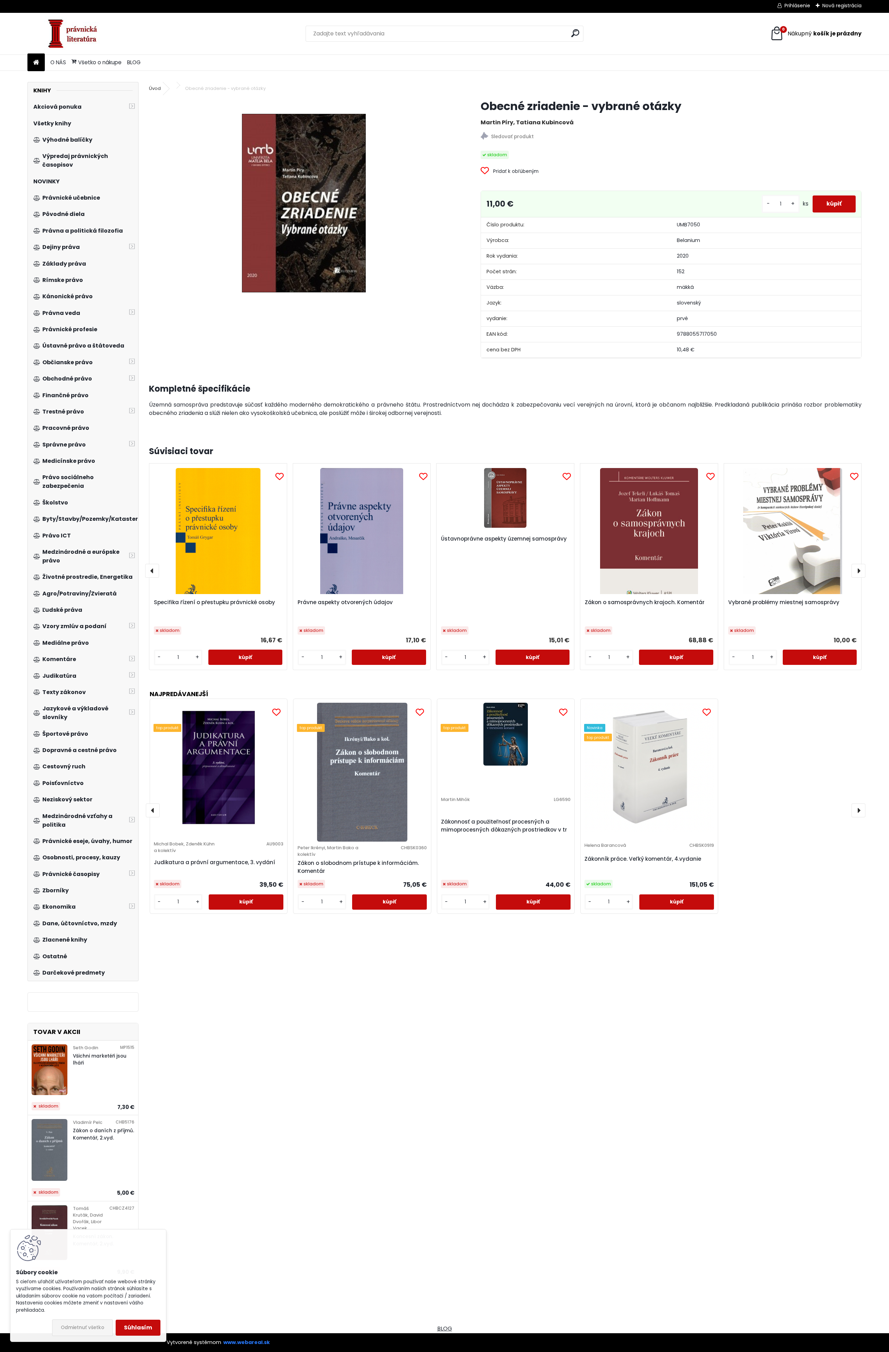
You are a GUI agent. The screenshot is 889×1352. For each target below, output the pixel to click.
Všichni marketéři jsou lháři (99, 1059)
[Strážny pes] (671, 137)
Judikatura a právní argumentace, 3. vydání (214, 862)
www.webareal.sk (246, 1342)
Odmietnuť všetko (82, 1327)
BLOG (134, 62)
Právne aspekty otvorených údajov (345, 602)
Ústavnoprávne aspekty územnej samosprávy (504, 538)
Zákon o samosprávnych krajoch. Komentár (645, 602)
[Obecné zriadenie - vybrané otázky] (304, 203)
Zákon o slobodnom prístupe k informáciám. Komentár (358, 867)
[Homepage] (36, 62)
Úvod (155, 88)
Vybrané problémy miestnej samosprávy (783, 602)
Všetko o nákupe (100, 62)
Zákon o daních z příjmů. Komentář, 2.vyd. (103, 1134)
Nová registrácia (842, 5)
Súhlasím (138, 1328)
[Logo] (75, 33)
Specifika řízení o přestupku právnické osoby (214, 602)
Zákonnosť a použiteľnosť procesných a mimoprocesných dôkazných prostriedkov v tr (504, 825)
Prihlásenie (797, 5)
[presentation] (152, 571)
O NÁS (58, 62)
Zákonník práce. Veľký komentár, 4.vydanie (642, 858)
